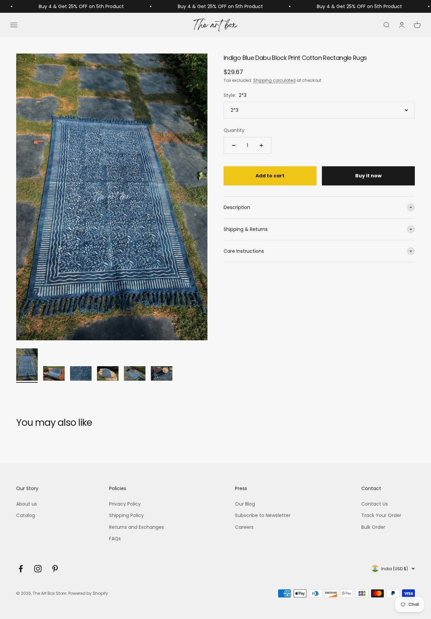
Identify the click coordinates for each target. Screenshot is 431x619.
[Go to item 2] (54, 374)
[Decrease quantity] (233, 145)
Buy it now (368, 175)
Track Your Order (381, 515)
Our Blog (245, 504)
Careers (244, 527)
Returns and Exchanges (136, 527)
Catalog (25, 515)
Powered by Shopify (88, 593)
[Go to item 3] (81, 374)
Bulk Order (373, 527)
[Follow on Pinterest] (55, 568)
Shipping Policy (126, 515)
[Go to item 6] (161, 374)
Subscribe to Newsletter (263, 515)
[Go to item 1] (27, 365)
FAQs (115, 538)
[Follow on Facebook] (20, 568)
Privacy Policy (125, 504)
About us (26, 504)
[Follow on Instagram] (37, 568)
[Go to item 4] (108, 374)
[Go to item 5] (134, 374)
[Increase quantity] (261, 145)
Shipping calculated (274, 80)
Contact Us (374, 504)
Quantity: (234, 130)
